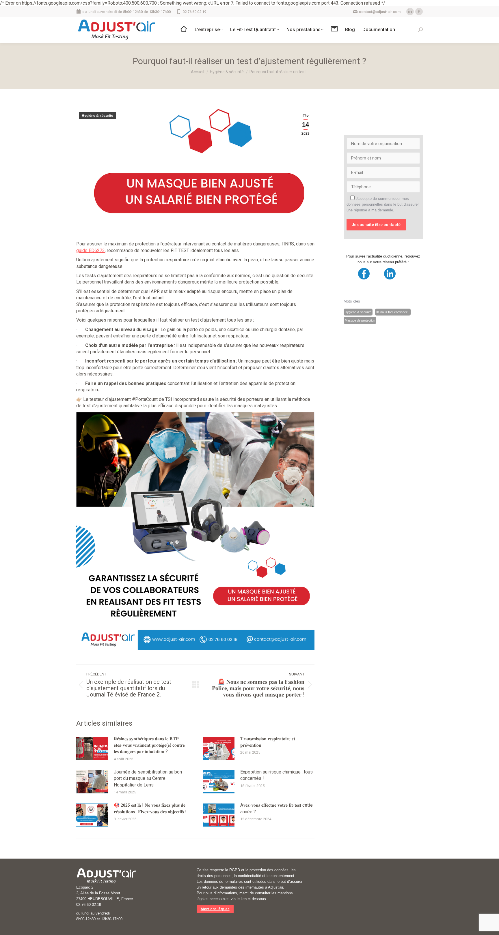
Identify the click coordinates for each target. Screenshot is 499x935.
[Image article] (92, 748)
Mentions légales (215, 909)
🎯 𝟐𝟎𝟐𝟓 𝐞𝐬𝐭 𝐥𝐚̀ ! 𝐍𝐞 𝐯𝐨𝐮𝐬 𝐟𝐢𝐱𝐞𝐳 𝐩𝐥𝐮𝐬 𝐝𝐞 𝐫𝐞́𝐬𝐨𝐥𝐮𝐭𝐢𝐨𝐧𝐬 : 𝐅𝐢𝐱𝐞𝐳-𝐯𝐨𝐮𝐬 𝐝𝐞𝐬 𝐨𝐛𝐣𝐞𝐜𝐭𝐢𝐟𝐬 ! (150, 808)
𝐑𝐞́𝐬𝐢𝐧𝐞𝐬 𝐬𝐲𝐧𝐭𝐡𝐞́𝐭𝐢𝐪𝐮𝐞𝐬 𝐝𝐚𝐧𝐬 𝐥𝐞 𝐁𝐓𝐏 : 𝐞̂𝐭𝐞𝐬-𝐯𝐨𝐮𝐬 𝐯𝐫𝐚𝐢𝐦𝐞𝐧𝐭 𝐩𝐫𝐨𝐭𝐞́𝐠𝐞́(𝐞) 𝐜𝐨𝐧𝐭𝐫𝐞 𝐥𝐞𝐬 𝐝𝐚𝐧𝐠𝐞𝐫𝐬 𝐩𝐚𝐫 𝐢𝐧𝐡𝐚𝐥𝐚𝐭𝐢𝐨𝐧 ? (149, 745)
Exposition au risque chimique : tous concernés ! (276, 775)
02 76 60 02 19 (194, 12)
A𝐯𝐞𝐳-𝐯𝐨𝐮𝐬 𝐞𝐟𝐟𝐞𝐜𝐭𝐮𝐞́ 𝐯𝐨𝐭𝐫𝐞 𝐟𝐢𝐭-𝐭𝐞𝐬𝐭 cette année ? (276, 808)
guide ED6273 (90, 250)
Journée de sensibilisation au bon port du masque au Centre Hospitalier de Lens (148, 778)
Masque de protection (360, 320)
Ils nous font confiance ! (392, 312)
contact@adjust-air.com (380, 12)
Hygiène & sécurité (97, 116)
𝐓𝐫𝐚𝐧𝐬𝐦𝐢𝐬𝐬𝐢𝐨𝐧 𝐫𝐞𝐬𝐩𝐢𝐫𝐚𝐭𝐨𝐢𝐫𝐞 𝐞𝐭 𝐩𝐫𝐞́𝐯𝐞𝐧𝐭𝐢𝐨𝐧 (267, 742)
